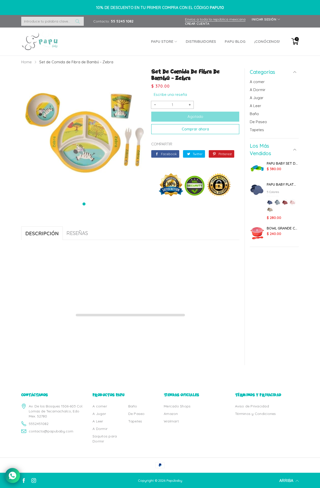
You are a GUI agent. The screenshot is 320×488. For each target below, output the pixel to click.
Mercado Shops (177, 406)
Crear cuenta (197, 24)
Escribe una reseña (170, 94)
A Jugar (257, 97)
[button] (84, 204)
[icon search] (77, 21)
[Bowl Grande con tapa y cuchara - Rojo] (257, 234)
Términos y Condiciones (255, 413)
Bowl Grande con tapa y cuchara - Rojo (283, 228)
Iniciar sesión (264, 19)
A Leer (255, 105)
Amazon (171, 413)
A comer (257, 81)
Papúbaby (174, 480)
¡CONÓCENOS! (267, 41)
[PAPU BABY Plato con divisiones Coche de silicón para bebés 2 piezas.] (257, 190)
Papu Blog (235, 41)
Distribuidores (201, 41)
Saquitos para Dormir (104, 438)
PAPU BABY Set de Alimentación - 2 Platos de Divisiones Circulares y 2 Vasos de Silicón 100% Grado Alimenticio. (283, 163)
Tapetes (257, 129)
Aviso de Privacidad (252, 406)
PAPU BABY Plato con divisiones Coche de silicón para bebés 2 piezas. (283, 184)
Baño (254, 113)
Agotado (195, 116)
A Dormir (258, 89)
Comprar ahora (195, 129)
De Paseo (258, 121)
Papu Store (162, 41)
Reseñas (77, 233)
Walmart (171, 421)
